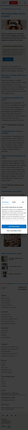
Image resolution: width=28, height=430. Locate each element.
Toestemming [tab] (5, 202)
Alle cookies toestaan (14, 226)
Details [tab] (14, 202)
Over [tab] (23, 202)
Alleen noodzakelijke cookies (14, 230)
